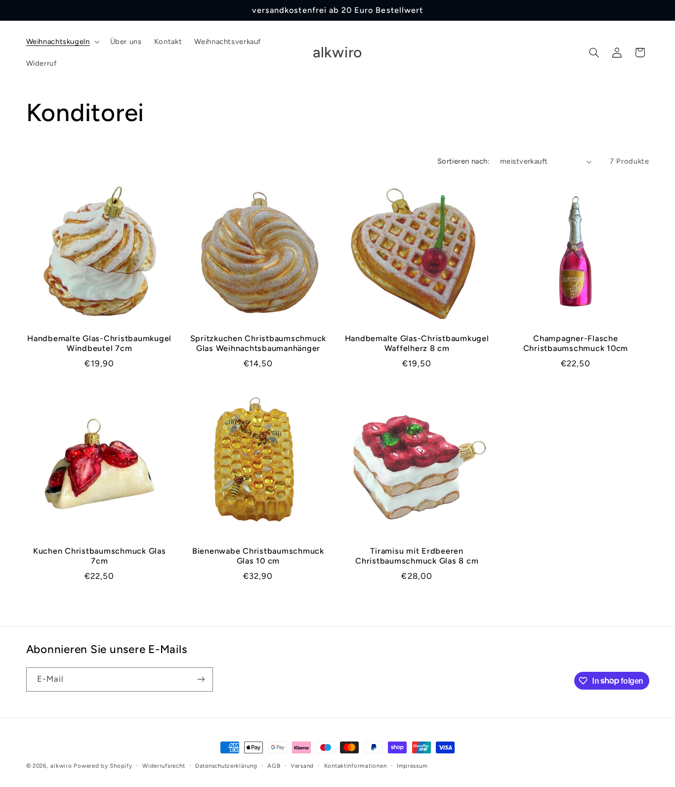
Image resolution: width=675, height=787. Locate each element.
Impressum (412, 765)
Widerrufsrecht (163, 765)
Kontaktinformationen (355, 765)
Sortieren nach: (463, 161)
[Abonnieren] (200, 679)
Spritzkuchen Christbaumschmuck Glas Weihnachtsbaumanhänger (258, 343)
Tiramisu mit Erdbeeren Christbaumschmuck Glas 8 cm (416, 556)
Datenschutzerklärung (226, 765)
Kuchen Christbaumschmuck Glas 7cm (99, 556)
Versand (302, 765)
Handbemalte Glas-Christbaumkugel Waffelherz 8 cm (417, 343)
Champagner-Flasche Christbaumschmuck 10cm (576, 343)
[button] (62, 41)
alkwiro (61, 765)
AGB (273, 765)
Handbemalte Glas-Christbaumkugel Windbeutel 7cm (99, 343)
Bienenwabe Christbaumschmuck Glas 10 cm (258, 556)
